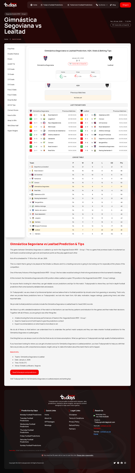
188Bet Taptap (19, 450)
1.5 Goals (11, 74)
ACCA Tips (12, 105)
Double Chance (13, 54)
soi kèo (37, 450)
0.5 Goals (11, 69)
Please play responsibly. (85, 455)
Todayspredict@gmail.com (104, 422)
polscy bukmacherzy (29, 450)
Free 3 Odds (12, 95)
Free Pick (11, 49)
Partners (72, 429)
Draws (10, 59)
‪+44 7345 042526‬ (102, 417)
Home (6, 39)
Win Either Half (13, 125)
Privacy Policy (74, 422)
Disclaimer (73, 415)
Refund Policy (74, 425)
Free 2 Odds (12, 90)
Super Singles (13, 131)
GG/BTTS (11, 64)
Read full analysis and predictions (24, 372)
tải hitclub (42, 450)
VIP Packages (50, 422)
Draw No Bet (12, 100)
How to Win (12, 115)
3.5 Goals (11, 84)
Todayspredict (19, 379)
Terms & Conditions (76, 418)
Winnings (48, 425)
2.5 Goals (11, 79)
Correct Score (13, 110)
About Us (48, 418)
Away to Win (12, 120)
